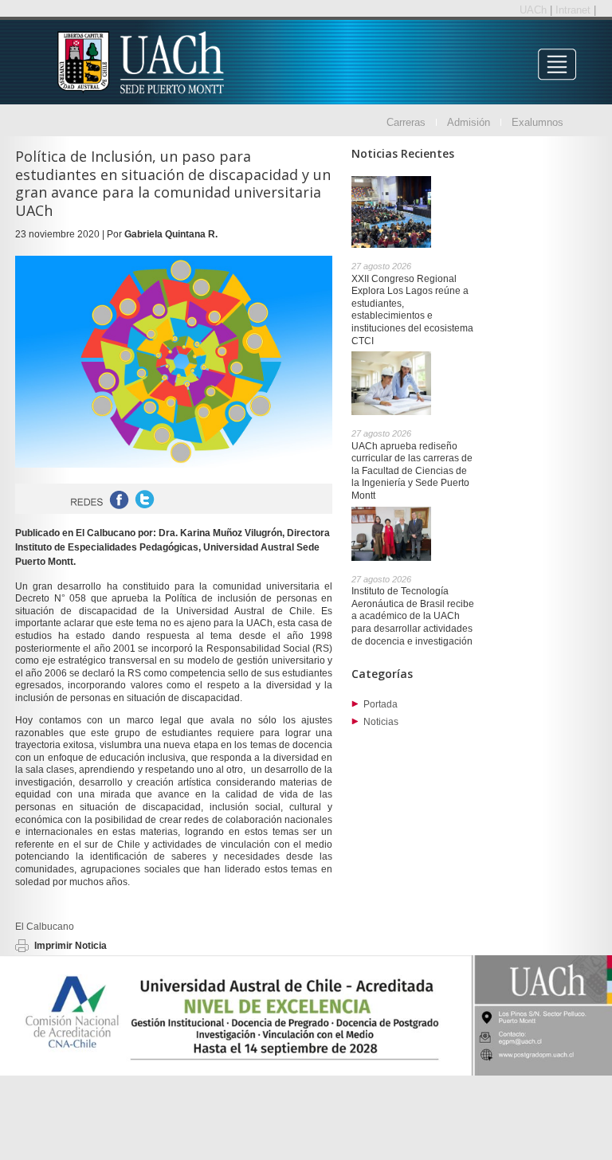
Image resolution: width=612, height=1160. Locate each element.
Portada (380, 704)
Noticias (380, 721)
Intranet (574, 10)
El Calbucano (44, 926)
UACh (535, 10)
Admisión (468, 122)
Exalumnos (537, 122)
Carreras (406, 122)
